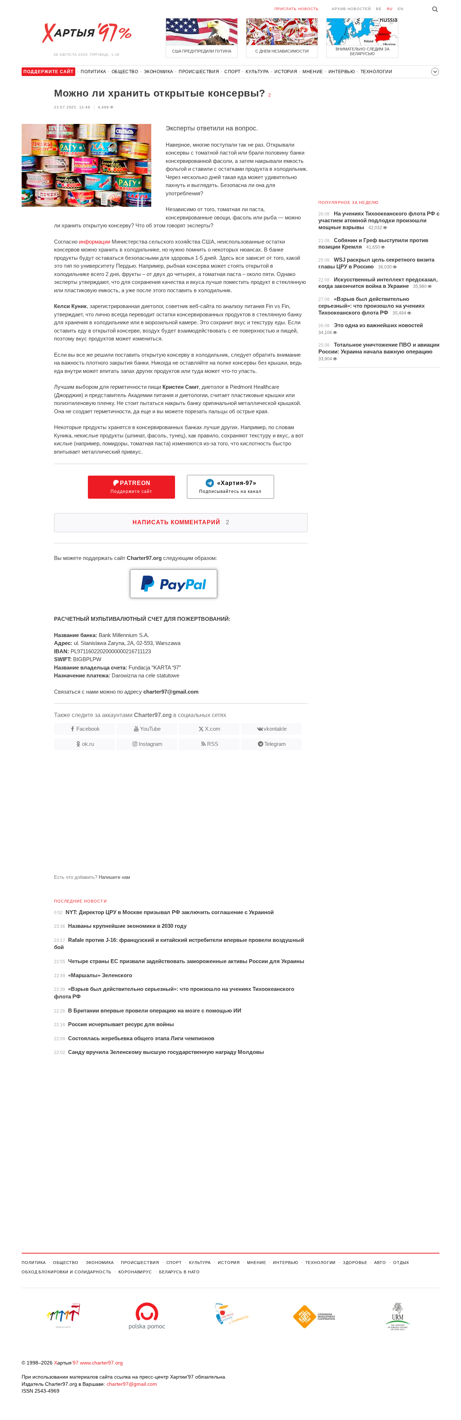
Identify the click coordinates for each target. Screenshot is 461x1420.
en (400, 9)
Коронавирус (135, 1272)
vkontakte (275, 729)
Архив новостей (351, 9)
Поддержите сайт (131, 487)
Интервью (341, 71)
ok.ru (88, 744)
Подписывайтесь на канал (230, 487)
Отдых (401, 1262)
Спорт (232, 71)
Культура (257, 71)
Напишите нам (114, 877)
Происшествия (199, 71)
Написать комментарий (181, 522)
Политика (93, 71)
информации (94, 242)
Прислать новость (296, 9)
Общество (125, 71)
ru (390, 9)
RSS (212, 744)
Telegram (275, 744)
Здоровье (355, 1262)
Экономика (158, 71)
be (379, 9)
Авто (380, 1262)
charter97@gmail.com (132, 1384)
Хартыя (86, 33)
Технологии (377, 71)
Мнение (313, 71)
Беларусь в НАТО (179, 1272)
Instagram (150, 744)
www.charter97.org (101, 1363)
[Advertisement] (165, 815)
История (285, 71)
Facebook (88, 729)
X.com (212, 729)
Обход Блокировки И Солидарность (66, 1272)
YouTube (150, 729)
